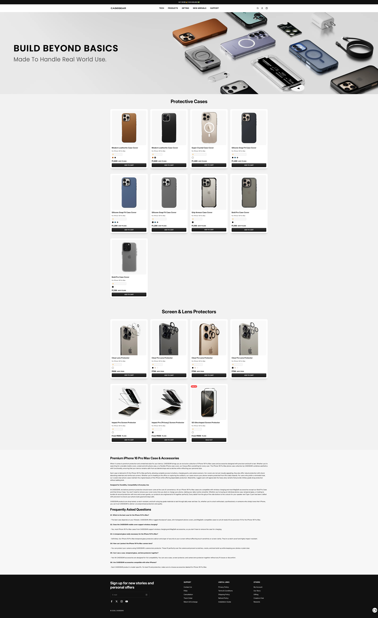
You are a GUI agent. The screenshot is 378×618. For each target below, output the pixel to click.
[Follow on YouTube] (126, 601)
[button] (113, 154)
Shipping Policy (224, 594)
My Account (258, 587)
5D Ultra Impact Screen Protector (206, 422)
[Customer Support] (374, 610)
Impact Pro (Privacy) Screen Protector (168, 422)
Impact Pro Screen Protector (124, 422)
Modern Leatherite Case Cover (125, 148)
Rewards (257, 602)
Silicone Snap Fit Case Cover (244, 148)
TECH (161, 8)
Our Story (257, 591)
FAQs (185, 591)
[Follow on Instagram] (121, 601)
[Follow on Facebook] (111, 601)
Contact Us (188, 587)
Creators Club (259, 598)
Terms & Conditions (225, 591)
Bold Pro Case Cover (240, 212)
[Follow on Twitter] (116, 601)
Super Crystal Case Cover (203, 148)
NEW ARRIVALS (199, 8)
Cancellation (188, 594)
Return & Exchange (190, 602)
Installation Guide (224, 602)
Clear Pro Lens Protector (162, 358)
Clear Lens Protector (120, 358)
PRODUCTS (173, 8)
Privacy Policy (223, 587)
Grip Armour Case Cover (202, 212)
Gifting (256, 594)
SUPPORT (214, 8)
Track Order (188, 598)
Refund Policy (223, 598)
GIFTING (185, 8)
